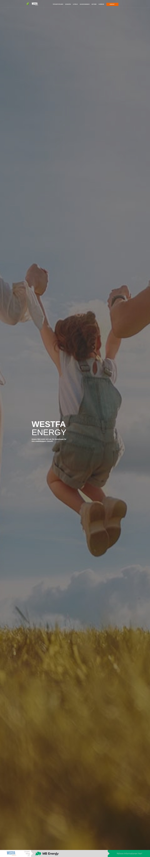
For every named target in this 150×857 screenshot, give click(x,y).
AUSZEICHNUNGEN (84, 4)
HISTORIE (94, 4)
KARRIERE (101, 4)
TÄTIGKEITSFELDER (58, 4)
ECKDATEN (68, 4)
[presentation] (4, 431)
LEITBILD (75, 4)
